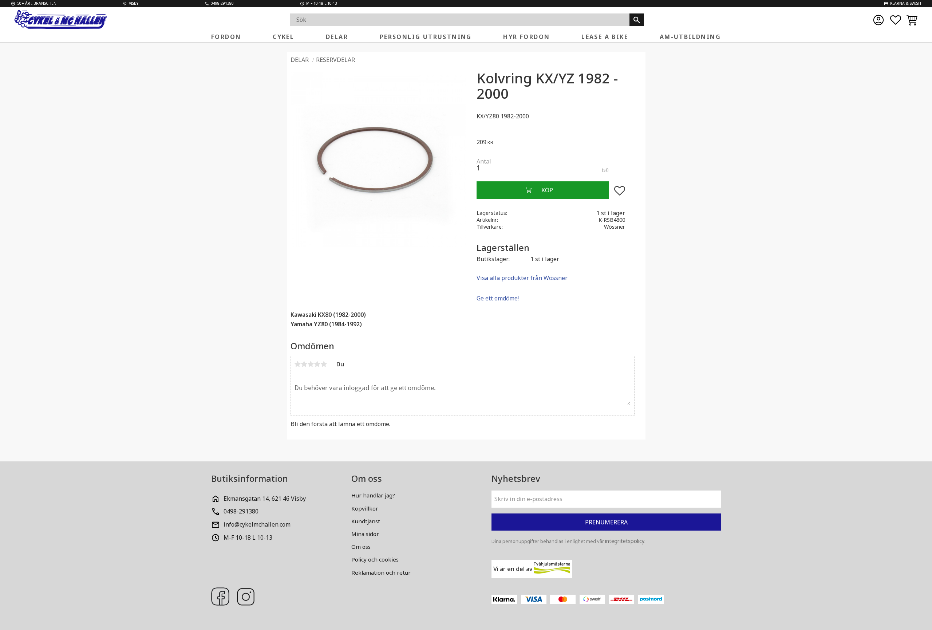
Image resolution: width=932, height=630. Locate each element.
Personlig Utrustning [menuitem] (426, 37)
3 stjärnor (311, 364)
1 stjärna (298, 364)
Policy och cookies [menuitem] (375, 559)
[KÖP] (543, 190)
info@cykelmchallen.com (257, 524)
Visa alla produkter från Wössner (522, 278)
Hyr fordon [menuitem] (526, 37)
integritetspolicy (624, 541)
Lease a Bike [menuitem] (604, 37)
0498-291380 (241, 511)
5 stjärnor (324, 364)
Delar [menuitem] (337, 37)
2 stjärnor (304, 364)
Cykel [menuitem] (283, 37)
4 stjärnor (317, 364)
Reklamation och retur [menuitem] (381, 572)
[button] (895, 20)
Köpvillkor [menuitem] (364, 508)
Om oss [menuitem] (361, 546)
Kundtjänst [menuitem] (365, 521)
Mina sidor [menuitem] (365, 534)
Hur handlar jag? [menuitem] (373, 495)
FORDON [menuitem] (226, 37)
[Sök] (636, 19)
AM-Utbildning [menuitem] (690, 37)
